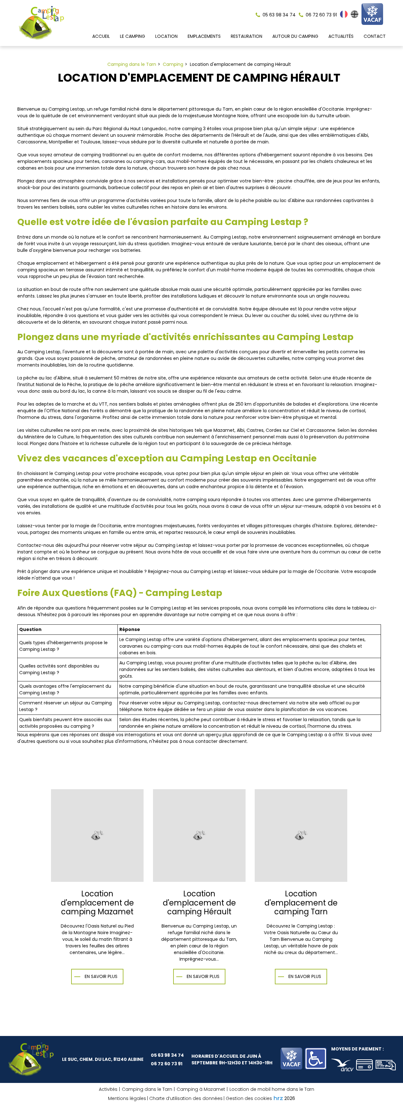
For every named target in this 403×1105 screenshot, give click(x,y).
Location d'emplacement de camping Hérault (199, 902)
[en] (354, 16)
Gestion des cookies (249, 1098)
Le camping (132, 36)
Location (166, 36)
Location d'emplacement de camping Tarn (301, 902)
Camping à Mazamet (201, 1089)
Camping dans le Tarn (147, 1089)
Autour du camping (295, 36)
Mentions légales (127, 1098)
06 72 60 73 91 (166, 1064)
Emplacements (204, 36)
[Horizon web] (278, 1098)
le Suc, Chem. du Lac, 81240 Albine (103, 1059)
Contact (375, 36)
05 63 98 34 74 (167, 1055)
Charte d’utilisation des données (186, 1098)
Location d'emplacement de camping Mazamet (97, 902)
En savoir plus (101, 976)
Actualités (341, 36)
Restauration (246, 36)
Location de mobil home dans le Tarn (272, 1089)
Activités (108, 1089)
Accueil (101, 36)
